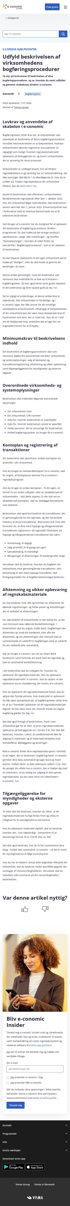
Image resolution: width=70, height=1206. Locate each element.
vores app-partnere (41, 1045)
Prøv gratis (52, 6)
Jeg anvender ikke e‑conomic (26, 1082)
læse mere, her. (28, 185)
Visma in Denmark (44, 1184)
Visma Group (23, 1184)
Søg (63, 34)
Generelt (8, 94)
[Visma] (35, 1197)
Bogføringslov (32, 93)
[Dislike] (45, 909)
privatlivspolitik (48, 1097)
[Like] (24, 909)
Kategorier (13, 17)
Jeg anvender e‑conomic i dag (27, 1077)
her (55, 287)
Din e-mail (12, 1062)
